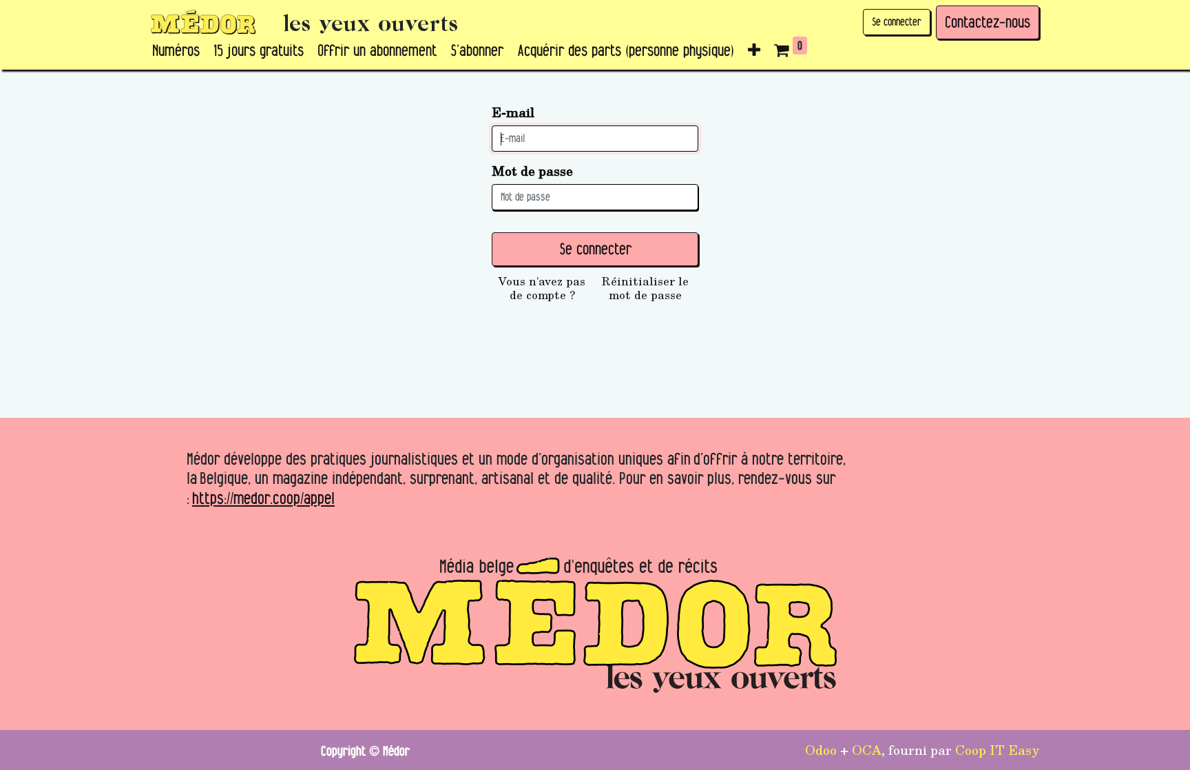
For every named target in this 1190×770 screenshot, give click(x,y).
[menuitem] (176, 51)
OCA (866, 749)
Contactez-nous (987, 22)
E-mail (513, 112)
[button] (754, 51)
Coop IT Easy (997, 749)
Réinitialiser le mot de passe (645, 288)
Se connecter (896, 21)
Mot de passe (532, 171)
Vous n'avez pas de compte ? (542, 288)
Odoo (821, 749)
